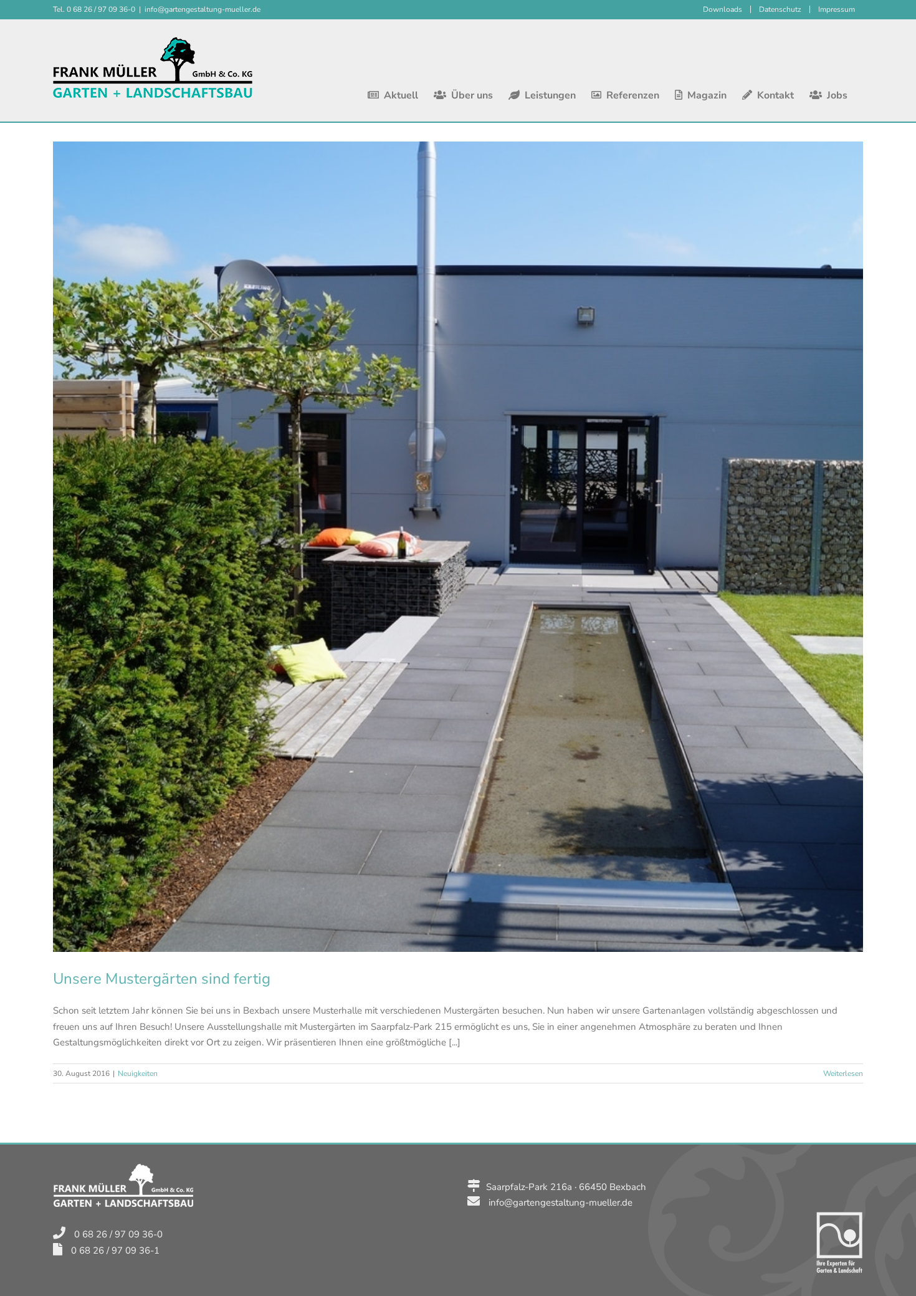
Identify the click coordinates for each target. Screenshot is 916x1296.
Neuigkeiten (138, 1073)
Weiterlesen (843, 1073)
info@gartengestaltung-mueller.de (202, 9)
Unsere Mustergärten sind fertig (161, 979)
